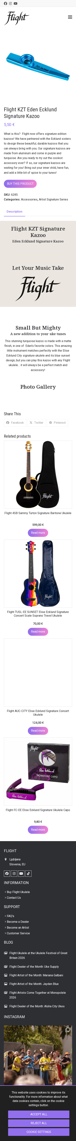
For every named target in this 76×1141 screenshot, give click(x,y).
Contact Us (14, 897)
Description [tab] (14, 211)
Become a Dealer (18, 921)
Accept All (38, 1114)
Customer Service (18, 933)
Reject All (39, 1123)
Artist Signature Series (53, 199)
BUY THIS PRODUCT (20, 183)
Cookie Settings (39, 1132)
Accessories (29, 199)
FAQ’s (10, 916)
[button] (70, 17)
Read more (38, 532)
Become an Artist (18, 927)
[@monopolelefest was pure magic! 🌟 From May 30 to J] (38, 1059)
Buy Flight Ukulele (18, 892)
